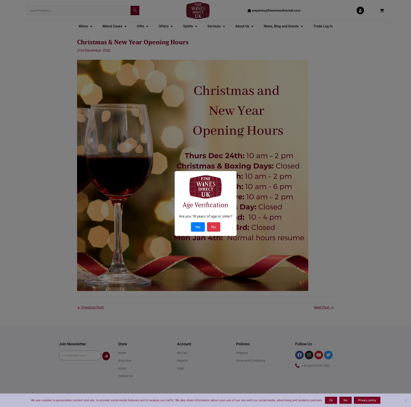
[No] (406, 400)
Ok (331, 400)
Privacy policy (367, 400)
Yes (198, 227)
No (345, 400)
